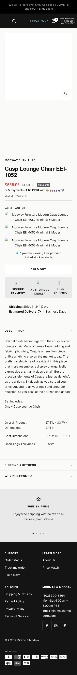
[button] (38, 190)
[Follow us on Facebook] (46, 625)
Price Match (50, 567)
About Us (48, 560)
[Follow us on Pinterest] (64, 625)
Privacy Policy (14, 609)
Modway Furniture (20, 160)
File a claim (12, 575)
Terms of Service (17, 616)
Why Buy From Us (18, 476)
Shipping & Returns (20, 465)
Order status (13, 560)
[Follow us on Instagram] (55, 625)
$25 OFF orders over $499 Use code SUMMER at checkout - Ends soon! (38, 6)
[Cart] (53, 21)
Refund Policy (14, 601)
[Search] (14, 21)
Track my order (15, 567)
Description (15, 330)
